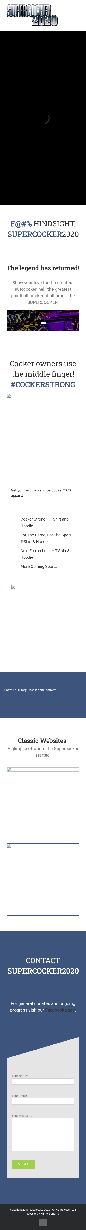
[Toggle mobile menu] (77, 6)
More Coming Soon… (39, 566)
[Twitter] (15, 696)
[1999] (43, 769)
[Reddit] (29, 696)
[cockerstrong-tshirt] (43, 396)
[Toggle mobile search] (69, 6)
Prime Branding (50, 1213)
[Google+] (43, 696)
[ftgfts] (41, 587)
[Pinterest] (57, 696)
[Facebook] (8, 696)
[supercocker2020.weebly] (43, 312)
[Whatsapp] (36, 696)
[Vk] (64, 696)
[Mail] (71, 696)
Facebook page (60, 1010)
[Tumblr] (50, 696)
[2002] (43, 846)
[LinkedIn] (22, 696)
